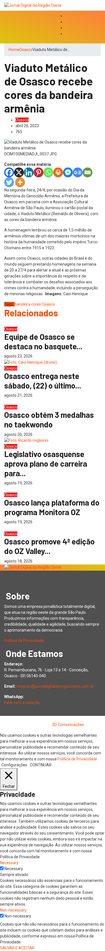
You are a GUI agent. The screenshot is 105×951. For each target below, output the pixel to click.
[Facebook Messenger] (68, 172)
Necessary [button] (9, 862)
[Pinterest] (38, 172)
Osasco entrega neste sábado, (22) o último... (42, 380)
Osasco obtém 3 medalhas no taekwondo (49, 419)
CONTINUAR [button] (41, 765)
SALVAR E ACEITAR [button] (17, 948)
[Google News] (78, 172)
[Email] (87, 172)
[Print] (58, 172)
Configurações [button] (14, 765)
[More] (20, 182)
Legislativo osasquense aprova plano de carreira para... (45, 463)
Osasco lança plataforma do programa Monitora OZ (51, 507)
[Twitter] (9, 182)
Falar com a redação (22, 702)
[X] (19, 172)
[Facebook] (9, 172)
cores (36, 304)
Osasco (25, 49)
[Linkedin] (29, 172)
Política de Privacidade (24, 640)
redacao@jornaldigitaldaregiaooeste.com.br (55, 686)
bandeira (22, 304)
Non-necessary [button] (13, 910)
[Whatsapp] (48, 172)
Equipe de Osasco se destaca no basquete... (43, 341)
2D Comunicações (68, 724)
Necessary (13, 868)
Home (14, 49)
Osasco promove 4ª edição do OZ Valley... (49, 546)
